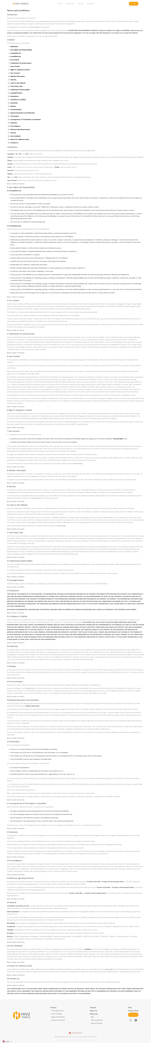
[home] (20, 4)
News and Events (96, 1023)
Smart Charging (56, 1014)
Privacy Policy (34, 27)
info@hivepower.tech (63, 1036)
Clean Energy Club (97, 1020)
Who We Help (70, 3)
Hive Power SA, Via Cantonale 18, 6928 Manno (84, 1036)
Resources (90, 3)
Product (59, 3)
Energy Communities (58, 1020)
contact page (61, 526)
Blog (92, 1017)
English (8, 1041)
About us (81, 3)
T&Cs (130, 1007)
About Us (93, 1011)
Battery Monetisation (58, 1017)
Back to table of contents (15, 184)
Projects (93, 1007)
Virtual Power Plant (57, 1010)
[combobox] (7, 1041)
